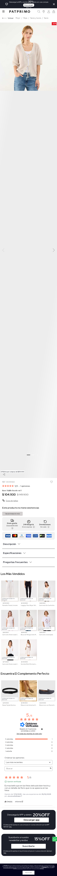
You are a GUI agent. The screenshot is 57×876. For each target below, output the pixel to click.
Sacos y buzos (35, 18)
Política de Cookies (45, 866)
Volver (11, 18)
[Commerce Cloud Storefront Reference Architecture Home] (19, 11)
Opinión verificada (14, 782)
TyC (4, 853)
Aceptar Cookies (28, 872)
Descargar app (31, 820)
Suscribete (28, 846)
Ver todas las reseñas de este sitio (29, 734)
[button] (43, 11)
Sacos (46, 18)
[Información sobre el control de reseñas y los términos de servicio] (42, 729)
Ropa (25, 18)
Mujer (18, 18)
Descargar (28, 5)
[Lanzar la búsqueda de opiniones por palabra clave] (51, 768)
